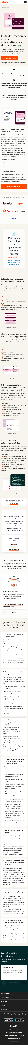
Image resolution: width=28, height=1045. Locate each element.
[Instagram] (7, 1014)
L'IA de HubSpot (8, 967)
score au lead (16, 468)
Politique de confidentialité (10, 1035)
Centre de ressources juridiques (14, 1032)
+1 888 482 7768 (14, 503)
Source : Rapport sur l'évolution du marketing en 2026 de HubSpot (14, 262)
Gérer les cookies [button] (14, 1041)
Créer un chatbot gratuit (9, 58)
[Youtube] (11, 1014)
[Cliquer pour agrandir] (14, 116)
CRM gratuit (6, 7)
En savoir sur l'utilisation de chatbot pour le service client (13, 605)
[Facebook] (4, 1014)
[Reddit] (22, 1014)
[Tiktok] (26, 1014)
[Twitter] (15, 1014)
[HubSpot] (4, 2)
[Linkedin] (18, 1014)
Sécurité (22, 1035)
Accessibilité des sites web (14, 1038)
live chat (17, 141)
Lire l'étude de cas (14, 550)
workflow (14, 358)
